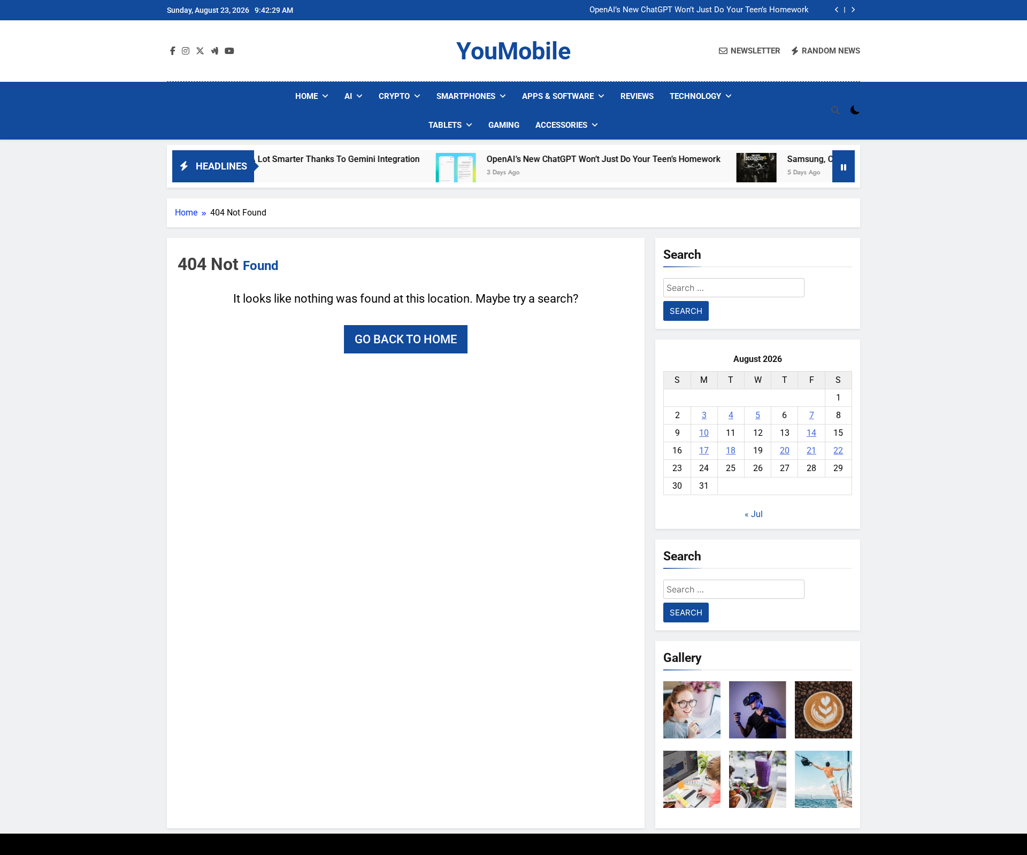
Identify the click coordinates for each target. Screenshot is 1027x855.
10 (704, 433)
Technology (695, 96)
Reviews (637, 96)
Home (306, 96)
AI (348, 96)
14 (811, 433)
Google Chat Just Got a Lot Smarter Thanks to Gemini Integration (264, 159)
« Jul (754, 514)
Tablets (445, 125)
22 (838, 450)
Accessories (561, 125)
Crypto (394, 96)
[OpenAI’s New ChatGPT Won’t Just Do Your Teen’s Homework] (427, 173)
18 (730, 450)
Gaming (503, 125)
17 (704, 450)
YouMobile (513, 51)
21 (811, 450)
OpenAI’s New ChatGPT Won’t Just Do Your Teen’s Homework (699, 10)
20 (785, 450)
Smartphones (465, 96)
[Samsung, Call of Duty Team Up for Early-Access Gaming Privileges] (728, 173)
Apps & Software (558, 96)
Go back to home (406, 339)
